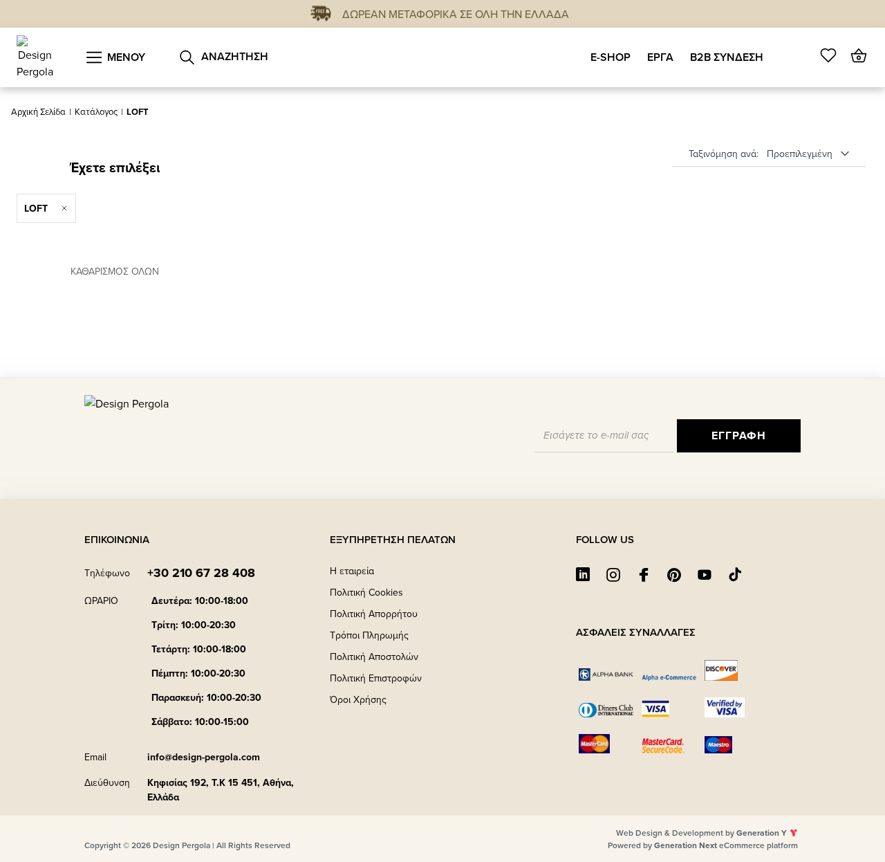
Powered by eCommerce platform (703, 845)
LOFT (138, 111)
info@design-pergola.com (203, 757)
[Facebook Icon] (644, 574)
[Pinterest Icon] (674, 574)
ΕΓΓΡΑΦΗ (738, 435)
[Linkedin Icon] (583, 574)
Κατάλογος (96, 111)
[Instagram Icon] (613, 574)
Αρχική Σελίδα (38, 111)
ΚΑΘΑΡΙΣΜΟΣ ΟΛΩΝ (115, 271)
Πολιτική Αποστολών (374, 656)
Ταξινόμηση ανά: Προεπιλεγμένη (760, 154)
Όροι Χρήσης (358, 699)
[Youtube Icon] (704, 574)
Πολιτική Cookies (366, 592)
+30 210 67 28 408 (201, 573)
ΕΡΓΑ (660, 57)
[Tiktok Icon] (735, 574)
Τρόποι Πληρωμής (369, 635)
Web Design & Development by (701, 832)
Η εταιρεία (352, 571)
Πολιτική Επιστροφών (376, 678)
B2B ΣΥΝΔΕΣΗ (726, 57)
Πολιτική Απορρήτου (374, 614)
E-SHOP (610, 57)
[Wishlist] (828, 55)
